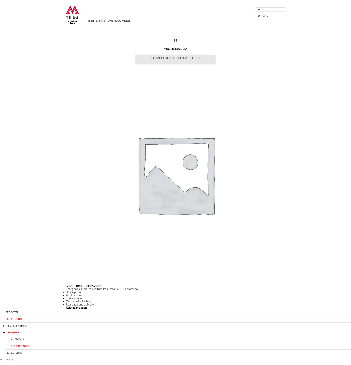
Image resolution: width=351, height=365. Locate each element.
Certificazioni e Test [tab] (78, 301)
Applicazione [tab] (74, 295)
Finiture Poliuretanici (105, 289)
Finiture (86, 289)
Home (264, 15)
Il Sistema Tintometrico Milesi (109, 20)
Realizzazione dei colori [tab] (81, 304)
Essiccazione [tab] (74, 298)
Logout (265, 9)
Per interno (130, 289)
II (121, 289)
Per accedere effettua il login (175, 58)
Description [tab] (73, 292)
